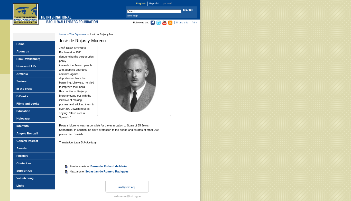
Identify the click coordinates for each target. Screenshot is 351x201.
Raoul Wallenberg (28, 58)
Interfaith (22, 125)
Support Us (24, 170)
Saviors (21, 81)
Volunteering (25, 178)
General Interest (27, 140)
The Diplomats (77, 34)
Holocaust (23, 118)
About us (22, 51)
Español (154, 3)
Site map (132, 15)
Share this (182, 22)
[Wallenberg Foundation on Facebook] (153, 23)
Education (23, 111)
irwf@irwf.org (126, 187)
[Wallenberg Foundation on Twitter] (158, 23)
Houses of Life (26, 66)
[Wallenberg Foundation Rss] (170, 23)
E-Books (22, 96)
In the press (24, 88)
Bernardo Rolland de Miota (108, 166)
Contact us (23, 163)
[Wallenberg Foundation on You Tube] (164, 23)
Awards (21, 148)
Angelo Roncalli (27, 133)
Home (62, 34)
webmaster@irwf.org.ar (127, 196)
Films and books (27, 103)
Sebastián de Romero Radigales (106, 171)
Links (20, 185)
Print (194, 22)
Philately (22, 155)
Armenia (22, 73)
